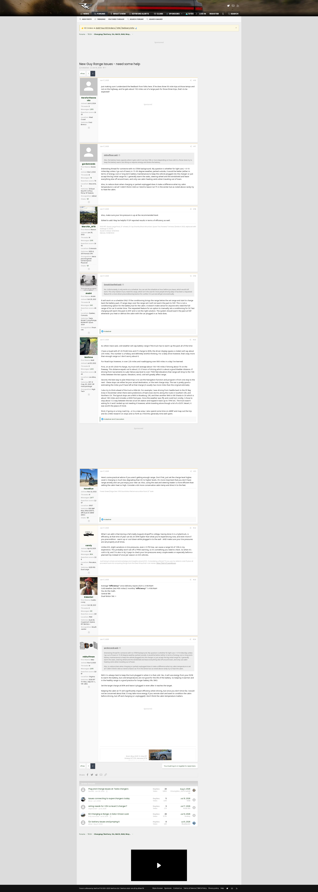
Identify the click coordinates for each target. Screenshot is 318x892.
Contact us (177, 888)
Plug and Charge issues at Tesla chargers (108, 788)
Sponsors (168, 888)
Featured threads (116, 19)
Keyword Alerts (140, 13)
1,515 (91, 240)
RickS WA (186, 808)
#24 (194, 639)
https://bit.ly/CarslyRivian (166, 563)
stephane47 (92, 809)
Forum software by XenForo (99, 888)
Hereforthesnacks (88, 99)
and (114, 419)
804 (91, 554)
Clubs (160, 13)
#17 (194, 146)
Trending (101, 19)
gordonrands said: (111, 648)
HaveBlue (88, 488)
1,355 (92, 109)
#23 (194, 580)
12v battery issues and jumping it (104, 821)
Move (90, 801)
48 (90, 551)
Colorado (92, 248)
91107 (91, 505)
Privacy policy (213, 888)
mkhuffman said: (111, 155)
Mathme (88, 357)
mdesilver (85, 68)
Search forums (136, 19)
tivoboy (187, 816)
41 (89, 495)
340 (91, 305)
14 (89, 237)
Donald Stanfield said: (113, 284)
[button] (173, 13)
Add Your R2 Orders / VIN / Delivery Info (115, 28)
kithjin (90, 824)
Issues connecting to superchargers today (109, 798)
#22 (194, 528)
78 (91, 178)
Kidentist (88, 597)
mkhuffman (89, 656)
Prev (83, 73)
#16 (194, 80)
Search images (155, 19)
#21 (194, 471)
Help (222, 888)
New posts (86, 19)
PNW (90, 617)
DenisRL (91, 791)
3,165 (92, 669)
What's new (119, 13)
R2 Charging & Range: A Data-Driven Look (108, 814)
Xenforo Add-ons (132, 888)
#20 (194, 340)
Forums (101, 13)
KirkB (188, 801)
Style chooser (157, 888)
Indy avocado (93, 816)
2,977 (92, 498)
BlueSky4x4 (186, 824)
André (89, 293)
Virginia (92, 677)
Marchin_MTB (89, 226)
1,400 (92, 369)
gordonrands (88, 164)
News (86, 13)
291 (91, 611)
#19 (194, 276)
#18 (194, 209)
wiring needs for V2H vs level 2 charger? (107, 806)
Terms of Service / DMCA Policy (195, 888)
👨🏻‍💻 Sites (190, 13)
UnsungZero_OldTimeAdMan (180, 792)
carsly (88, 545)
